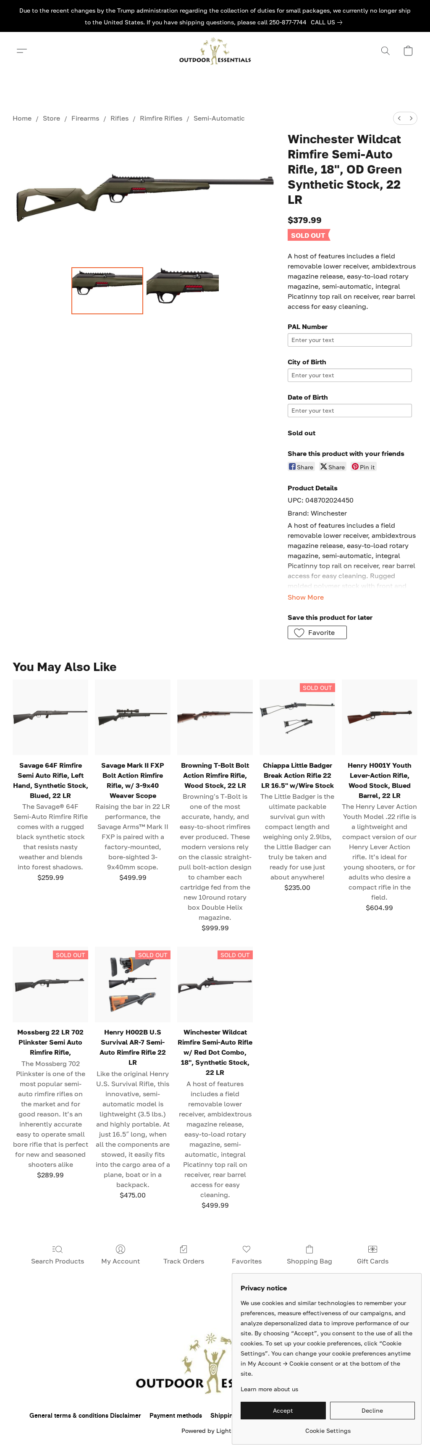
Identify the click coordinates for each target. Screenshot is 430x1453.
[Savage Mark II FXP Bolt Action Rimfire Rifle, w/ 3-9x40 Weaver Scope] (132, 717)
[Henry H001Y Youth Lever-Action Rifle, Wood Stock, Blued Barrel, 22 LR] (379, 717)
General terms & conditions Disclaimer (85, 1415)
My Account (120, 1261)
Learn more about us (269, 1388)
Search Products (57, 1261)
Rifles (119, 118)
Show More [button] (306, 597)
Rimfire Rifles (161, 118)
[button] (215, 51)
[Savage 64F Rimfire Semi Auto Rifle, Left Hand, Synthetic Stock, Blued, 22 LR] (50, 717)
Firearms (85, 118)
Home (22, 118)
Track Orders (183, 1261)
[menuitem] (399, 118)
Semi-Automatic (219, 118)
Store (51, 118)
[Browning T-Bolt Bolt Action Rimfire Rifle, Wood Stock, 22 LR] (215, 717)
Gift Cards (372, 1261)
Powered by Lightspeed (215, 1430)
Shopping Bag (309, 1261)
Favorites (247, 1261)
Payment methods (175, 1415)
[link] (328, 22)
